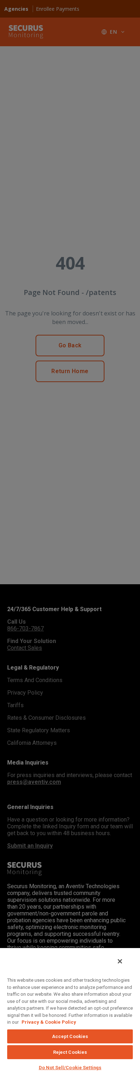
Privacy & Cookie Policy (49, 1022)
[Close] (120, 961)
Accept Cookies (70, 1036)
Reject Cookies (70, 1052)
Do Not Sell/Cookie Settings (70, 1067)
